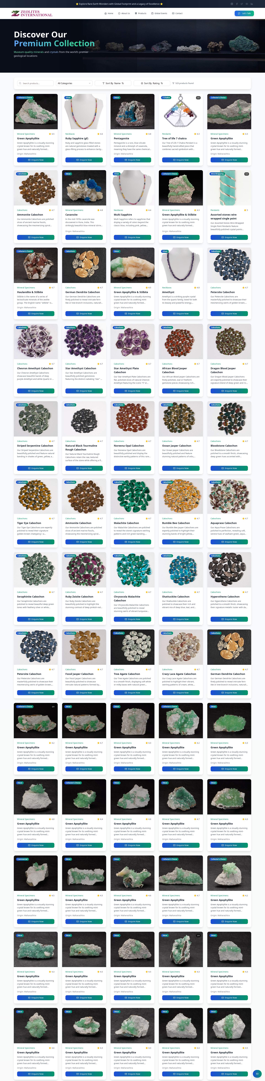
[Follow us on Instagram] (232, 4)
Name (113, 83)
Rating (152, 83)
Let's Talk (246, 13)
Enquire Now (37, 160)
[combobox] (74, 83)
